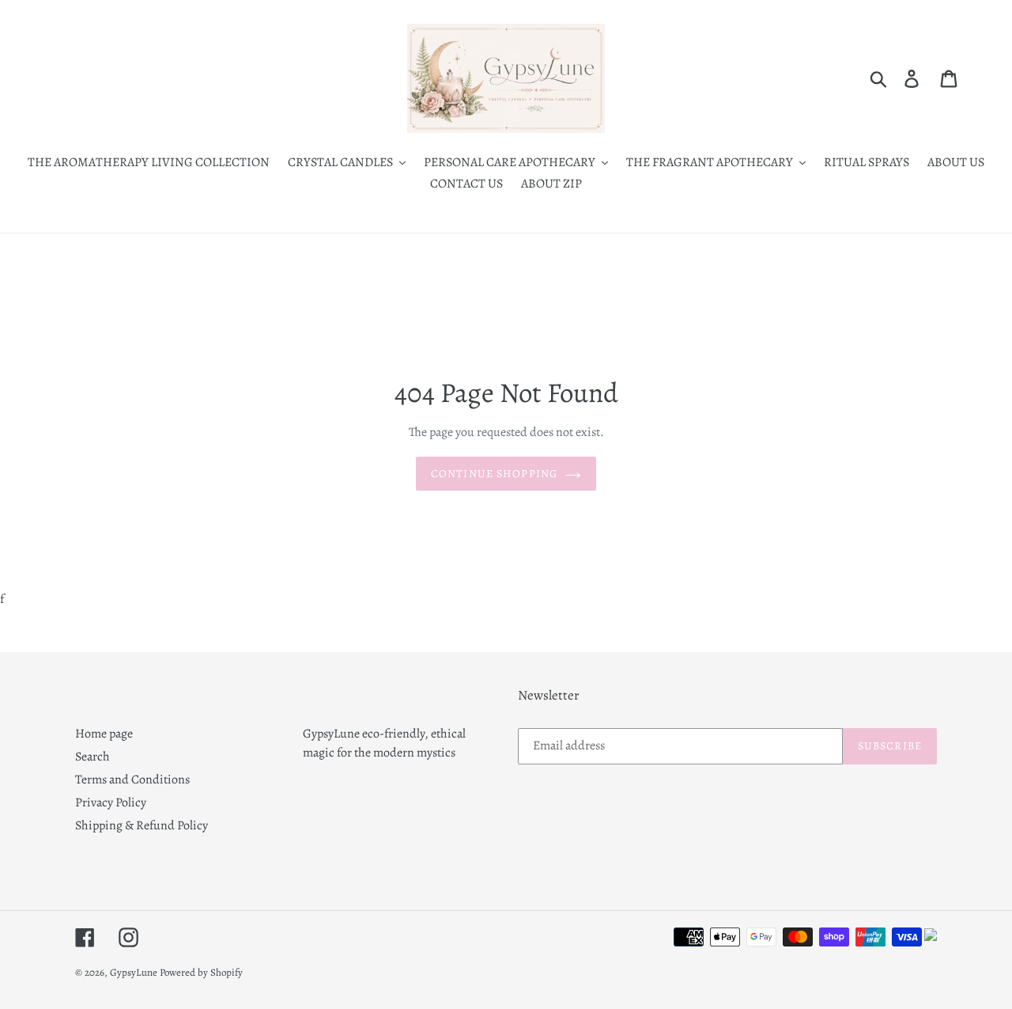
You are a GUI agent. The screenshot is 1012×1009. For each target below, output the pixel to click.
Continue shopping (494, 473)
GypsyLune (135, 972)
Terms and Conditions (132, 779)
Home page (104, 733)
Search (92, 756)
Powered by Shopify (201, 972)
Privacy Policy (110, 802)
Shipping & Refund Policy (141, 825)
